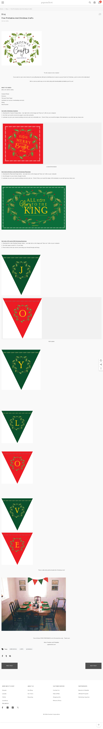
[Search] (90, 2)
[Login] (94, 2)
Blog (7, 9)
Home (1, 9)
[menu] (3, 2)
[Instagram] (7, 707)
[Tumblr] (6, 656)
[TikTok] (12, 707)
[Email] (10, 656)
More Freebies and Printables (51, 642)
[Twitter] (17, 707)
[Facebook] (2, 656)
